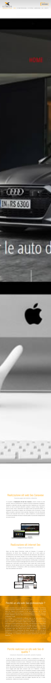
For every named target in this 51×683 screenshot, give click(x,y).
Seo (42, 8)
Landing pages (37, 8)
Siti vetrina (30, 8)
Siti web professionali (22, 8)
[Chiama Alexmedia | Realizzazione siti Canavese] (44, 3)
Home (14, 8)
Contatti (46, 8)
